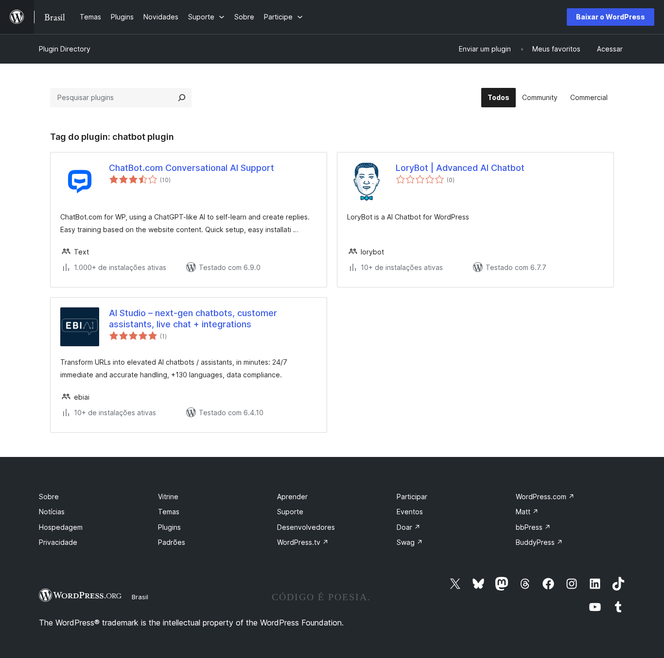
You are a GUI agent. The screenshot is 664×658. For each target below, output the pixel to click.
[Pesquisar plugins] (182, 97)
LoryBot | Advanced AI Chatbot (460, 168)
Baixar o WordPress (610, 17)
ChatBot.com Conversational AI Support (191, 168)
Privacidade (58, 542)
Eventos (410, 511)
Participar (412, 496)
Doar (408, 527)
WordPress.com (545, 496)
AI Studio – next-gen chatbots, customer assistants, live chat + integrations (193, 318)
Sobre (49, 496)
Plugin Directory (64, 49)
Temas (168, 511)
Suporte (290, 511)
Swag (410, 542)
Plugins (169, 527)
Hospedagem (61, 527)
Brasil (140, 597)
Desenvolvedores (306, 527)
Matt (527, 511)
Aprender (292, 496)
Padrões (171, 542)
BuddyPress (539, 542)
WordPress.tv (303, 542)
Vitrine (168, 496)
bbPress (533, 527)
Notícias (52, 511)
